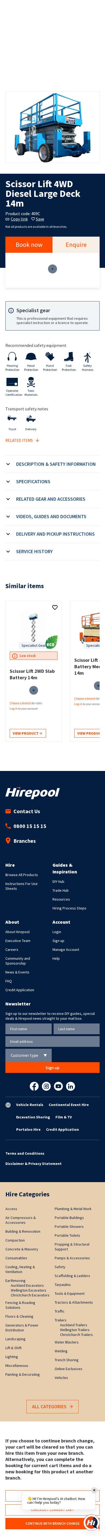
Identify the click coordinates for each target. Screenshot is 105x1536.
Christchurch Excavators (30, 1295)
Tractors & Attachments (74, 1302)
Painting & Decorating (22, 1374)
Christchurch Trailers (76, 1334)
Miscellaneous (16, 1365)
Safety (60, 1266)
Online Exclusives (68, 1368)
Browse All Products (21, 874)
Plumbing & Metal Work (73, 1208)
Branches (24, 840)
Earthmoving (15, 1280)
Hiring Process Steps (69, 908)
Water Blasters (67, 1342)
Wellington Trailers (75, 1329)
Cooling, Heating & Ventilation (20, 1269)
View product (26, 733)
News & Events (17, 972)
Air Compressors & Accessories (20, 1220)
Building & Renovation (22, 1231)
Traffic (60, 1311)
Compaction (15, 1240)
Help (56, 958)
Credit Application (19, 989)
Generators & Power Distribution (21, 1327)
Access (11, 1208)
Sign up (58, 940)
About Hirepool (17, 931)
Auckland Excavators (27, 1285)
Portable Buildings (69, 1217)
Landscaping (15, 1338)
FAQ (8, 981)
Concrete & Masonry (21, 1249)
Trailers (60, 1320)
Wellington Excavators (28, 1290)
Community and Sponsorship (17, 961)
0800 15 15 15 (29, 826)
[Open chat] (91, 1522)
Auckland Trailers (73, 1324)
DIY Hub (58, 881)
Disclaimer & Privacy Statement (33, 1163)
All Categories (49, 1406)
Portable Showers (69, 1226)
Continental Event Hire (69, 1105)
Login (56, 931)
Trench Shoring (67, 1359)
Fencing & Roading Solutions (20, 1305)
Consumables (16, 1258)
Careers (11, 949)
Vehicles (61, 1377)
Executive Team (17, 940)
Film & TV (63, 1117)
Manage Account (65, 949)
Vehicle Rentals (29, 1105)
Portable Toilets (67, 1235)
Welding (61, 1351)
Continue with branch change (53, 1523)
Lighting (11, 1356)
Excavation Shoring (33, 1117)
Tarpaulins (63, 1284)
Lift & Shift (13, 1347)
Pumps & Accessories (72, 1258)
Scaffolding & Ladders (72, 1275)
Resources (61, 899)
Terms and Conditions (24, 1153)
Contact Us (26, 811)
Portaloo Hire (28, 1129)
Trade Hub (60, 890)
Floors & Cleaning (19, 1316)
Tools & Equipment (70, 1293)
